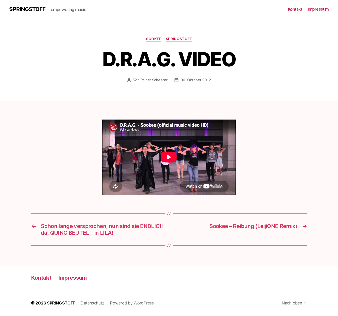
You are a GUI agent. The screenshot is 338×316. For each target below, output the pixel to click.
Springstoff (179, 39)
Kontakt (295, 9)
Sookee (153, 39)
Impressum (318, 9)
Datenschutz (92, 303)
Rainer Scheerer (154, 80)
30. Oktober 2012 (196, 80)
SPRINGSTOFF (27, 9)
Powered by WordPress (132, 303)
